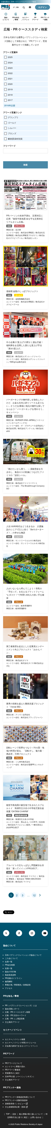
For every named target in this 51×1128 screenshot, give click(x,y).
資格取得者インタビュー (15, 1103)
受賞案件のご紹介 (12, 1073)
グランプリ (13, 117)
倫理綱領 (8, 981)
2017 (10, 100)
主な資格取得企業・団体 (15, 1106)
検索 (25, 164)
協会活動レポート (12, 1008)
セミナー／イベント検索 (15, 1039)
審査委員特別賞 (15, 138)
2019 (10, 89)
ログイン (42, 7)
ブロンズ (12, 133)
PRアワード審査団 (12, 1069)
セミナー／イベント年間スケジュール (20, 1042)
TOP (8, 1114)
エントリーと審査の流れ (15, 1066)
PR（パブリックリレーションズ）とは (21, 1005)
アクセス (8, 988)
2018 (10, 94)
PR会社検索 (10, 964)
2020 (10, 83)
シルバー (12, 127)
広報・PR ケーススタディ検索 (17, 1012)
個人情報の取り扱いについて (31, 1114)
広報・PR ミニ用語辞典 (14, 1018)
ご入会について (11, 958)
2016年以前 (9, 105)
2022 (10, 73)
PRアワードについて (13, 1063)
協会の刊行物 (10, 971)
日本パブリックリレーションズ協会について (23, 955)
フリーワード (9, 145)
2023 (10, 67)
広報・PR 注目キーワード (15, 1015)
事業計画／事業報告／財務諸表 (18, 984)
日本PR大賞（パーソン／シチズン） (20, 1076)
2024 (10, 62)
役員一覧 (8, 968)
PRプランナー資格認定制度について (20, 1097)
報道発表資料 (10, 974)
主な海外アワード (12, 1022)
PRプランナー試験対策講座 (16, 1100)
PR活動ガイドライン (13, 978)
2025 (10, 57)
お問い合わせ (35, 1117)
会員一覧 (8, 961)
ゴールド (12, 122)
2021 (10, 78)
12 (34, 895)
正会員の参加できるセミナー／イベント (21, 1045)
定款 (14, 1114)
